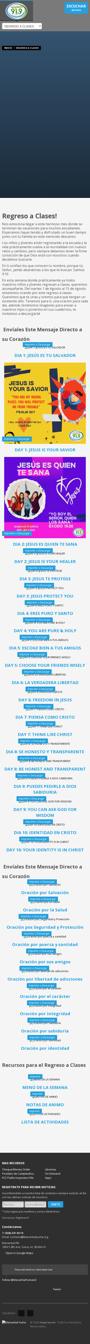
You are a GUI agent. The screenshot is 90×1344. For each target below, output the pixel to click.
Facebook (30, 1313)
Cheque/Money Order (16, 1169)
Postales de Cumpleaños (18, 1173)
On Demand (52, 1173)
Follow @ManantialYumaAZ (19, 1280)
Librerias (50, 1169)
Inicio (8, 47)
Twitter (21, 1313)
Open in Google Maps (19, 1253)
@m (23, 1237)
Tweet (57, 1289)
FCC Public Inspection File (17, 1178)
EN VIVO (76, 8)
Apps (48, 1178)
